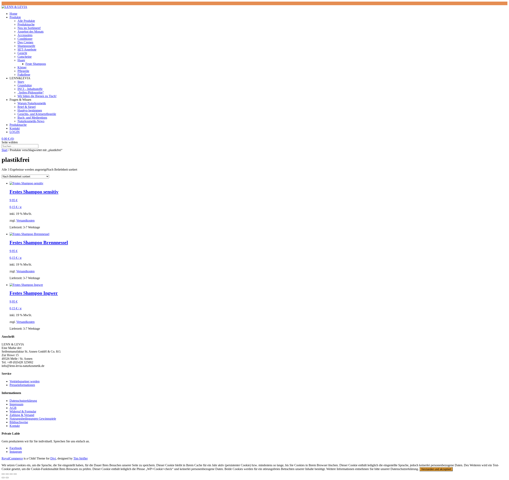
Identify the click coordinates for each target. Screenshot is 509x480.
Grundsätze (24, 85)
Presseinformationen (22, 385)
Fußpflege (23, 74)
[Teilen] (11, 474)
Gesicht (22, 53)
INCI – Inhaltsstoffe (30, 89)
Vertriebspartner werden (25, 381)
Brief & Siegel (26, 107)
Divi (53, 458)
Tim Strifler (80, 458)
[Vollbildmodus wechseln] (7, 474)
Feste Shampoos (35, 63)
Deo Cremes (25, 42)
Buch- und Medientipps (32, 117)
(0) (8, 138)
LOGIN (15, 132)
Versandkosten (25, 220)
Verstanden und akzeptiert (436, 469)
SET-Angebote (26, 49)
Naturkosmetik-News (30, 121)
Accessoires (24, 35)
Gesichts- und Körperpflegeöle (36, 114)
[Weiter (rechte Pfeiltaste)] (7, 477)
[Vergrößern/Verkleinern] (3, 474)
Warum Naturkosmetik (31, 103)
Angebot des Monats (30, 31)
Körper (21, 67)
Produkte (15, 17)
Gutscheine (24, 56)
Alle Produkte (26, 20)
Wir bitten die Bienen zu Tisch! (36, 96)
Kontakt (15, 128)
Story (20, 81)
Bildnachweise (19, 422)
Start (4, 150)
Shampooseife (26, 46)
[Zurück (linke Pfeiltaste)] (3, 477)
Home (13, 13)
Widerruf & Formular (23, 411)
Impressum (16, 404)
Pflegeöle (23, 71)
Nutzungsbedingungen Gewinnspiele (33, 418)
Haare (21, 60)
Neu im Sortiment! (29, 28)
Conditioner (24, 38)
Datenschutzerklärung (23, 400)
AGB (13, 408)
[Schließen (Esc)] (15, 474)
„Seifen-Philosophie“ (30, 92)
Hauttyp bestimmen (29, 110)
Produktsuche (26, 24)
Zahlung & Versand (22, 415)
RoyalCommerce (12, 458)
